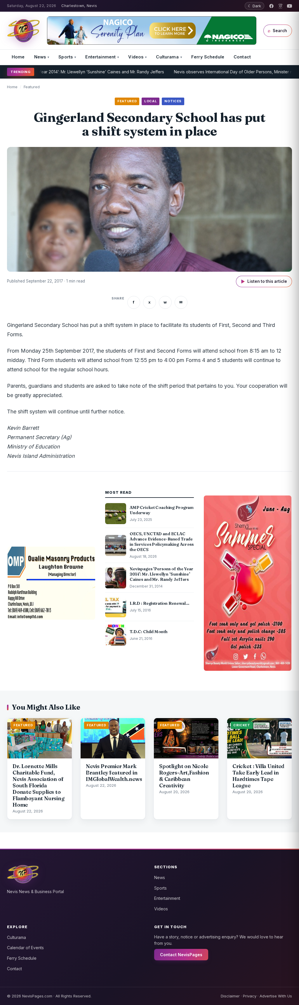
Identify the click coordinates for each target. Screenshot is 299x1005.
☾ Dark (254, 6)
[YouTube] (289, 6)
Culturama (167, 56)
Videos (135, 56)
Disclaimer (230, 996)
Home (18, 56)
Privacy (249, 996)
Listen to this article (264, 281)
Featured (32, 86)
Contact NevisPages (181, 954)
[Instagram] (280, 6)
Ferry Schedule (207, 56)
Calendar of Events (25, 947)
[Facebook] (271, 6)
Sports (65, 56)
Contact (242, 56)
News (40, 56)
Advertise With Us (276, 996)
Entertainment (100, 56)
